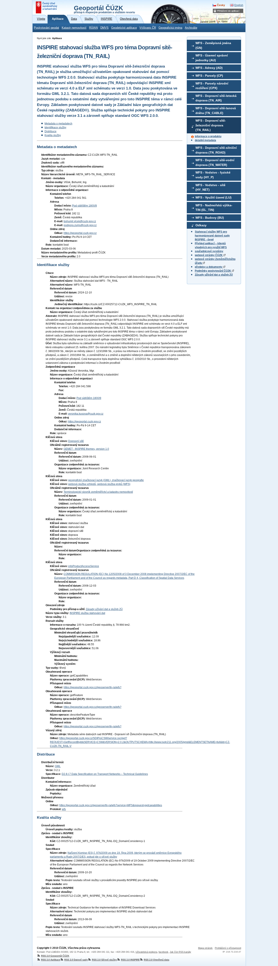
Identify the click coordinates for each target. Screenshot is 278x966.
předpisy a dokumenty (209, 266)
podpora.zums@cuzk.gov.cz (80, 225)
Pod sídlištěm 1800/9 (84, 205)
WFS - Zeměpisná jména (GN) (213, 45)
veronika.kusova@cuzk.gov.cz (85, 413)
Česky (221, 5)
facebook (163, 952)
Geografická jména (170, 27)
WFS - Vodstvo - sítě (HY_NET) (210, 187)
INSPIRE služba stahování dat (87, 613)
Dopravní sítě (76, 441)
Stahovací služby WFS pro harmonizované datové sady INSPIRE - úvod (212, 235)
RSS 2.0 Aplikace (50, 959)
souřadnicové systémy (209, 251)
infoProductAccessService (83, 566)
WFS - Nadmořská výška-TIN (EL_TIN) (213, 207)
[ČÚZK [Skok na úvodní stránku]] (47, 7)
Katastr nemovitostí (74, 27)
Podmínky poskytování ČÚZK (213, 270)
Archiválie (191, 27)
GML (58, 766)
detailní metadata (205, 140)
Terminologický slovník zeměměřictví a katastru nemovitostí (98, 491)
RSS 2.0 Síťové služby (104, 959)
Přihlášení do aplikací (228, 11)
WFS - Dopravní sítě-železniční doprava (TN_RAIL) (210, 125)
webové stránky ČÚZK (209, 255)
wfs (64, 809)
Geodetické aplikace (124, 27)
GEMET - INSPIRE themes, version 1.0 (86, 448)
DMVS (104, 27)
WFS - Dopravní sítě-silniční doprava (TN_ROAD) (216, 150)
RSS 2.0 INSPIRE (130, 959)
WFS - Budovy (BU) (209, 217)
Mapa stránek (205, 948)
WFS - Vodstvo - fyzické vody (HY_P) (212, 175)
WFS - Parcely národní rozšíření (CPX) (211, 86)
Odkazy (201, 225)
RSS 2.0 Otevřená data (156, 959)
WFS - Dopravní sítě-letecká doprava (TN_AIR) (216, 98)
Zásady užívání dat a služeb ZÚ (214, 274)
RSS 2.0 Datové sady (76, 959)
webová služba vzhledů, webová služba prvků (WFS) (99, 484)
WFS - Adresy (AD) (209, 67)
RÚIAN (93, 27)
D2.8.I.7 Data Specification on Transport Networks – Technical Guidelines (105, 774)
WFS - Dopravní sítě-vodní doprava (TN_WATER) (214, 162)
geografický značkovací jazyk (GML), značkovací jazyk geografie (106, 480)
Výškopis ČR (147, 27)
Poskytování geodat (46, 27)
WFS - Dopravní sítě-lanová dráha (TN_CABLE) (215, 110)
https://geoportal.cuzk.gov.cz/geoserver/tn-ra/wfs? (92, 687)
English (238, 5)
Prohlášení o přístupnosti (228, 948)
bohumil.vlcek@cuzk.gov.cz (80, 221)
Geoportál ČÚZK (104, 9)
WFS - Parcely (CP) (209, 75)
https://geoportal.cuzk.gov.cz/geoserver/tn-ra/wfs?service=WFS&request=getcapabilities (110, 805)
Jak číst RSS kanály (180, 952)
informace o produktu (208, 136)
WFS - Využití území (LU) (213, 197)
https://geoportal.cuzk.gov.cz (80, 233)
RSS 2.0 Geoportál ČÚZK (55, 955)
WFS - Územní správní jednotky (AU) (211, 58)
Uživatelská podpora (146, 952)
